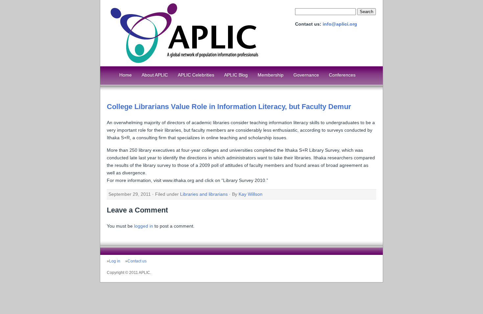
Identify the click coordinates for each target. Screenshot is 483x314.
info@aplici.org (340, 24)
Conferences (342, 75)
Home (125, 75)
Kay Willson (251, 194)
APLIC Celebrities (196, 75)
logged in (143, 226)
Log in (114, 261)
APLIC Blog (236, 75)
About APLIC (155, 75)
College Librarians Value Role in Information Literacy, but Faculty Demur (229, 106)
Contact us (137, 261)
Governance (306, 75)
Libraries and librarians (204, 194)
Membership (271, 75)
